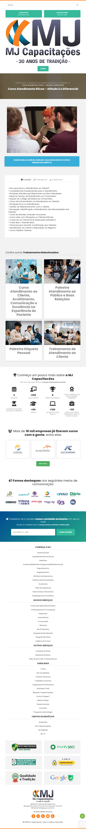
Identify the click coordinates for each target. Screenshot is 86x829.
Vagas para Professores (43, 685)
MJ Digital (43, 730)
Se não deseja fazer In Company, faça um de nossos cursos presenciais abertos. (42, 161)
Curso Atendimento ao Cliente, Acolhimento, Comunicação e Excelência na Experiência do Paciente (23, 301)
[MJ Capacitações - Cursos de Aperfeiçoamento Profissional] (43, 42)
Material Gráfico (43, 655)
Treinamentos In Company (43, 610)
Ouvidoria (43, 584)
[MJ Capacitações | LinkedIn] (53, 816)
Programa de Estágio (43, 712)
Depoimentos (43, 568)
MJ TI (43, 734)
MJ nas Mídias (43, 673)
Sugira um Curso (43, 641)
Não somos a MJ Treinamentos (43, 659)
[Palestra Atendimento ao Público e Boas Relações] (62, 271)
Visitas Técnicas (43, 677)
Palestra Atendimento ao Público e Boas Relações (62, 293)
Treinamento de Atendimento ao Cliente (62, 353)
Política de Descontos (43, 576)
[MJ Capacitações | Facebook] (33, 816)
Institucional (43, 553)
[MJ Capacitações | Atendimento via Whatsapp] (82, 816)
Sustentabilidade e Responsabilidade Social (43, 564)
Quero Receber (65, 532)
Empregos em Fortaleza (43, 596)
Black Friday (43, 700)
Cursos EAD (43, 621)
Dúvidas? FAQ (43, 688)
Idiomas (43, 625)
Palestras (43, 614)
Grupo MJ (43, 722)
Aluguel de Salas (43, 637)
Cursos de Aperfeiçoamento (43, 606)
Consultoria (43, 617)
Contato (43, 708)
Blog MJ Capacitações (43, 692)
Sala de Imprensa (43, 588)
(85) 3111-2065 (63, 14)
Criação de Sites (43, 651)
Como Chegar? (43, 696)
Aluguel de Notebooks (43, 633)
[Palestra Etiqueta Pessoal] (24, 333)
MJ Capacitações (43, 726)
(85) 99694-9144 (23, 14)
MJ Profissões (43, 629)
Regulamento (43, 572)
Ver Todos (43, 464)
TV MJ (43, 669)
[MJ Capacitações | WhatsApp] (43, 816)
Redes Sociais (43, 704)
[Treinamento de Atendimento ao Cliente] (62, 333)
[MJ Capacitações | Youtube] (48, 816)
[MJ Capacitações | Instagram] (38, 816)
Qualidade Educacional (43, 556)
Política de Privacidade (43, 580)
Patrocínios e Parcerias (43, 592)
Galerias (43, 560)
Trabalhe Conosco (43, 681)
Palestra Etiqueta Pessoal (23, 351)
